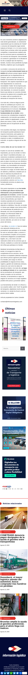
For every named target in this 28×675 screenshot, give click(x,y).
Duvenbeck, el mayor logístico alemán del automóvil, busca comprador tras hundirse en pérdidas (13, 581)
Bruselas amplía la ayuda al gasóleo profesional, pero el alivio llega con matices (13, 624)
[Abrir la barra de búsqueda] (9, 10)
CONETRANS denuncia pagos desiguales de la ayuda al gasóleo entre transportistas (12, 538)
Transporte (11, 26)
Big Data (20, 180)
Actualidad (11, 319)
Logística (17, 319)
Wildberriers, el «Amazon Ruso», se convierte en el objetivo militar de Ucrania (14, 329)
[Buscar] (22, 348)
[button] (11, 338)
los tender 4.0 (13, 226)
